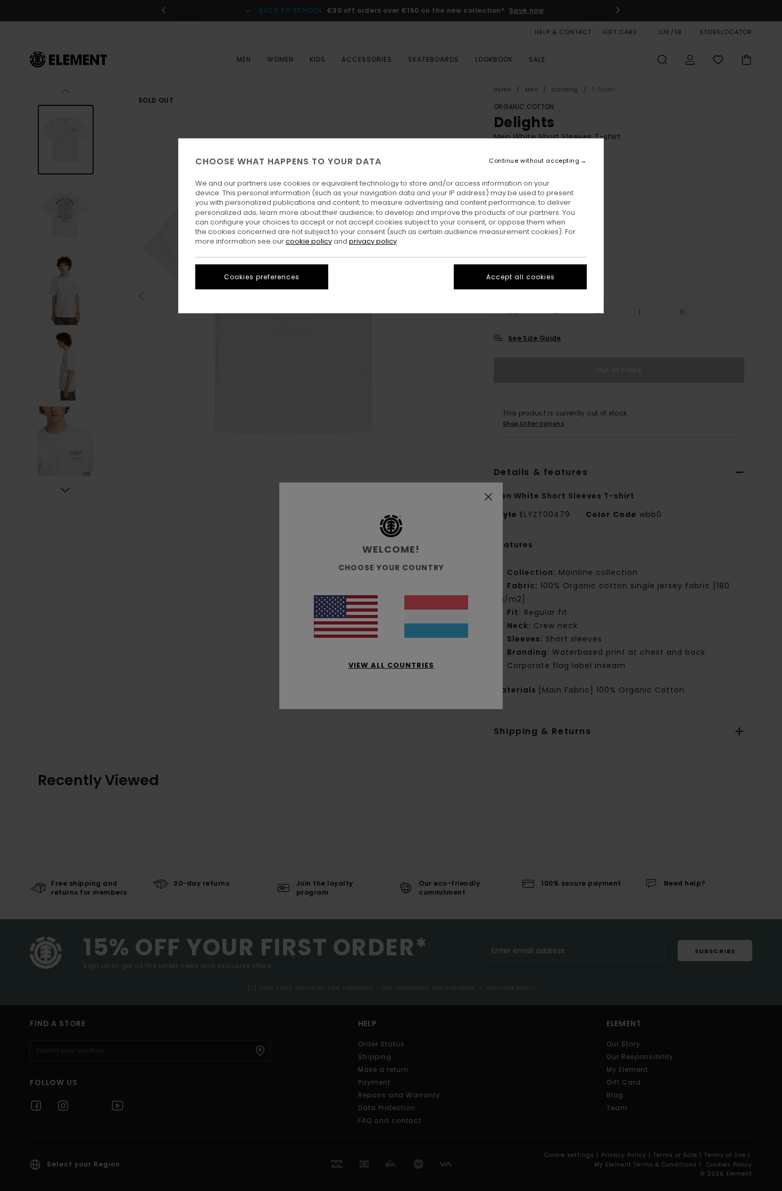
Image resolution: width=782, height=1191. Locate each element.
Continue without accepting (534, 161)
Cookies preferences (262, 276)
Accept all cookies (520, 276)
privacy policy (373, 241)
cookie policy (309, 241)
